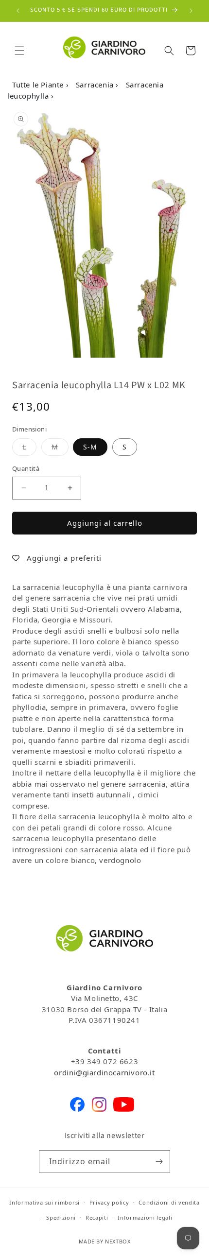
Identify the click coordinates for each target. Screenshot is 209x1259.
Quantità (25, 468)
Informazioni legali (145, 1217)
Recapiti (97, 1217)
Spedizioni (61, 1217)
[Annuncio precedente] (18, 10)
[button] (19, 50)
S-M (90, 446)
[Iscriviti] (159, 1161)
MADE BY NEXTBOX (105, 1241)
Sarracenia (96, 84)
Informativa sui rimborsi (44, 1202)
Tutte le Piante (39, 84)
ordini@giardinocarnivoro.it (104, 1072)
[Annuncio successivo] (191, 10)
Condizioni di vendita (169, 1202)
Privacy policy (109, 1202)
